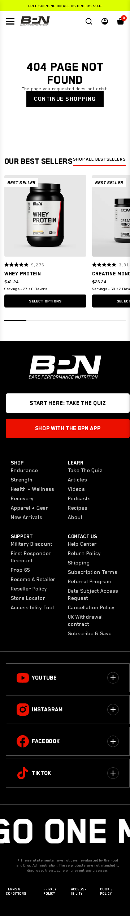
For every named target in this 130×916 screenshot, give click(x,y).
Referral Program (89, 581)
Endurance (24, 470)
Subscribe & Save (90, 633)
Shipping (79, 563)
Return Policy (84, 553)
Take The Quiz (85, 470)
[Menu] (10, 21)
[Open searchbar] (88, 21)
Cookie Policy (106, 891)
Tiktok (41, 773)
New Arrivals (26, 517)
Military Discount (31, 544)
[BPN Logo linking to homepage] (35, 21)
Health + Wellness (32, 489)
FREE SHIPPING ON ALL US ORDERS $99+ (65, 6)
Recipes (77, 508)
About (75, 517)
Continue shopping (65, 99)
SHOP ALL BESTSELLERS (99, 159)
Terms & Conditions (16, 891)
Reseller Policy (29, 589)
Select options (45, 301)
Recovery (22, 498)
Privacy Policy (49, 891)
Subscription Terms (92, 572)
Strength (21, 480)
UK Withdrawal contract (85, 620)
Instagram (47, 709)
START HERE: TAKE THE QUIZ (67, 403)
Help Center (82, 544)
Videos (76, 489)
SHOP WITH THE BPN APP (67, 428)
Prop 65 (20, 570)
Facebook (46, 741)
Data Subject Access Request (93, 594)
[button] (12, 216)
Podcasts (79, 498)
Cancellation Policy (91, 607)
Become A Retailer (33, 579)
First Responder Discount (31, 556)
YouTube (44, 678)
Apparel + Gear (29, 508)
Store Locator (28, 598)
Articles (77, 480)
